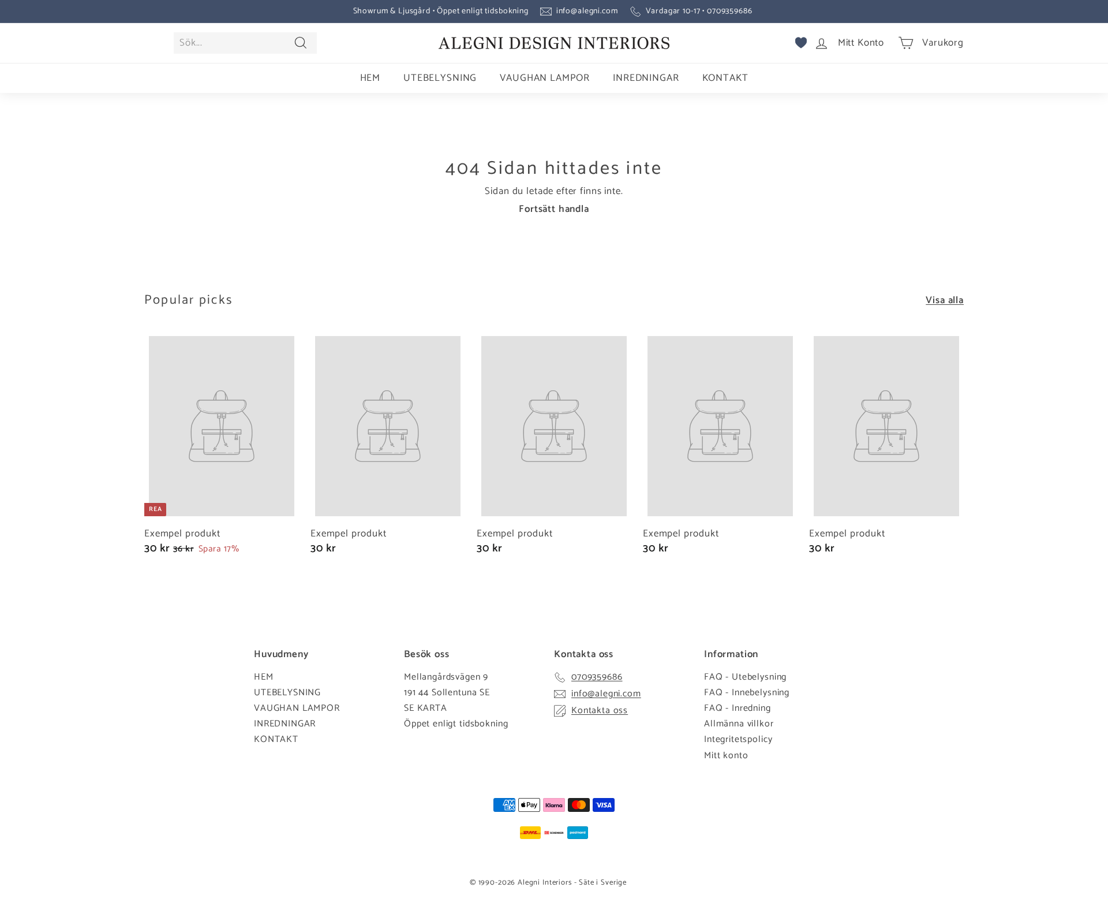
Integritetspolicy (738, 739)
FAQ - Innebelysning (746, 692)
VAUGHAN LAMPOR (545, 78)
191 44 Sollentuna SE (447, 692)
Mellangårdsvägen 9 (446, 677)
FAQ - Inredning (737, 708)
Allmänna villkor (739, 724)
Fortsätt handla (554, 209)
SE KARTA (425, 708)
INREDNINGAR (646, 78)
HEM (370, 78)
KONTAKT (725, 78)
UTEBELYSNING (440, 78)
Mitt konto (726, 755)
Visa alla (945, 300)
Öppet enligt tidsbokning (456, 724)
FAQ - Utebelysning (745, 677)
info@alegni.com (587, 11)
